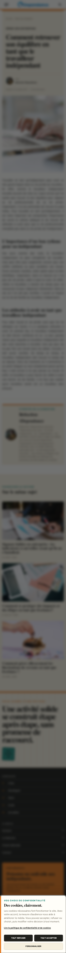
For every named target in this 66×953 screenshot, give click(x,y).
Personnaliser (33, 946)
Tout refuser (18, 938)
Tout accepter (49, 938)
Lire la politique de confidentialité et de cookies (27, 928)
